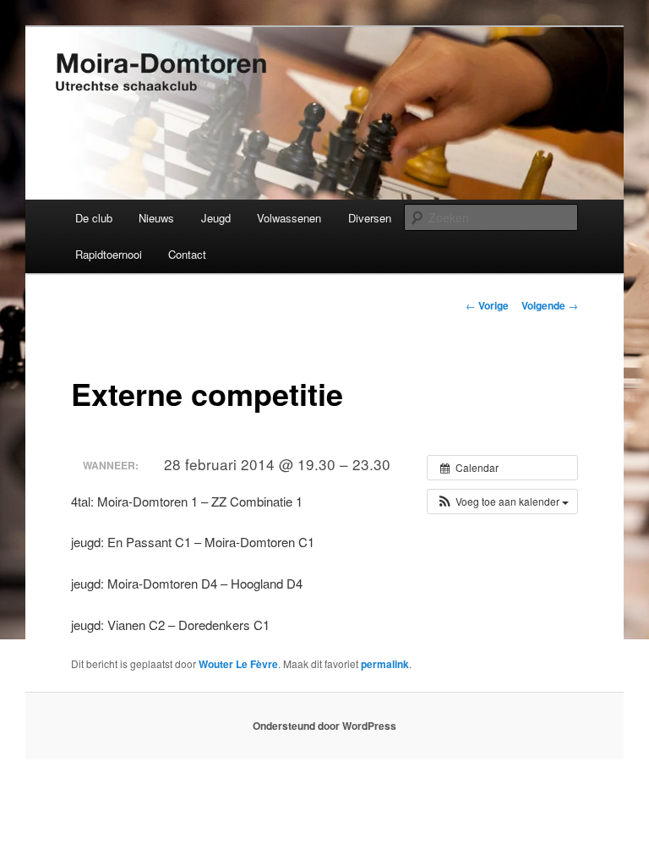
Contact (187, 254)
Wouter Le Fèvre (238, 663)
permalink (385, 663)
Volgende (549, 305)
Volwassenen (289, 218)
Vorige (487, 305)
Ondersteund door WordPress (324, 725)
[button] (502, 501)
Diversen (369, 218)
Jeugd (216, 218)
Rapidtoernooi (108, 254)
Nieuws (156, 218)
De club (93, 218)
